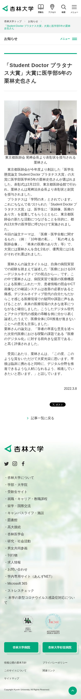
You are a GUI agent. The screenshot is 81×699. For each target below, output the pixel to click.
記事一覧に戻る (42, 418)
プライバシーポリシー (55, 662)
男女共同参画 (17, 548)
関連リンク (49, 670)
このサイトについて (15, 670)
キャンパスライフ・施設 (25, 513)
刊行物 (12, 555)
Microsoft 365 (17, 583)
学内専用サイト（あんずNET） (30, 576)
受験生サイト (17, 492)
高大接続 (14, 527)
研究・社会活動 (19, 541)
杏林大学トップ (13, 21)
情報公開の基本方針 (15, 662)
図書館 (12, 520)
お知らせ (33, 21)
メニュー (65, 38)
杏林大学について (20, 477)
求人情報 (14, 562)
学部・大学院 (17, 484)
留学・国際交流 (19, 506)
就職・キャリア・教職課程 (27, 499)
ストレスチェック (20, 590)
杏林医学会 (15, 534)
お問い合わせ (17, 569)
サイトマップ (11, 678)
